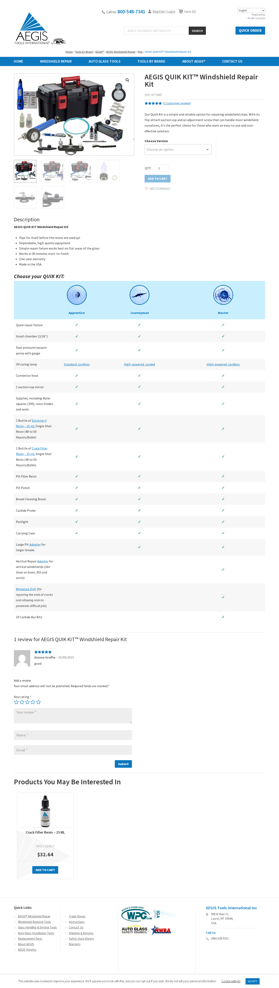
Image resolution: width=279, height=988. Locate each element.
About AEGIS (26, 944)
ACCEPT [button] (252, 981)
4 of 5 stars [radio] (32, 702)
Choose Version (156, 141)
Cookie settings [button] (230, 981)
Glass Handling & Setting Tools (37, 927)
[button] (127, 80)
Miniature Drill (26, 589)
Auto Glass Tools (105, 61)
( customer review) (177, 103)
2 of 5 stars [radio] (21, 702)
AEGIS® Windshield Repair (34, 916)
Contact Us (232, 61)
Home (18, 61)
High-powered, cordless (223, 364)
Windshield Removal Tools (34, 922)
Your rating (22, 697)
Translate (260, 17)
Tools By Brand (151, 61)
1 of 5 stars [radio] (16, 702)
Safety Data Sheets (81, 939)
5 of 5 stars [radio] (38, 702)
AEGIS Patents (27, 950)
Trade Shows (77, 916)
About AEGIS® (193, 61)
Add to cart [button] (45, 870)
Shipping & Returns (81, 933)
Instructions (77, 922)
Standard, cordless (77, 364)
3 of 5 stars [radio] (27, 702)
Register (159, 11)
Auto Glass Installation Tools (36, 933)
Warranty (74, 944)
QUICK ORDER (250, 30)
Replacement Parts (30, 939)
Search (197, 31)
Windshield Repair (56, 61)
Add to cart (157, 178)
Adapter (35, 544)
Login (171, 11)
